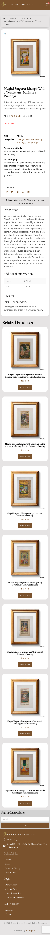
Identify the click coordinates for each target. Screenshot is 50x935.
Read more (25, 387)
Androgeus (31, 930)
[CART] (47, 5)
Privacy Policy (11, 885)
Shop (7, 864)
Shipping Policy (11, 889)
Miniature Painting (25, 18)
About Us (9, 910)
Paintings (12, 18)
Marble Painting (11, 873)
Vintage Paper (32, 142)
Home (8, 860)
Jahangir (21, 139)
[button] (6, 191)
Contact (8, 914)
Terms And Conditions (14, 898)
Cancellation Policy (13, 893)
